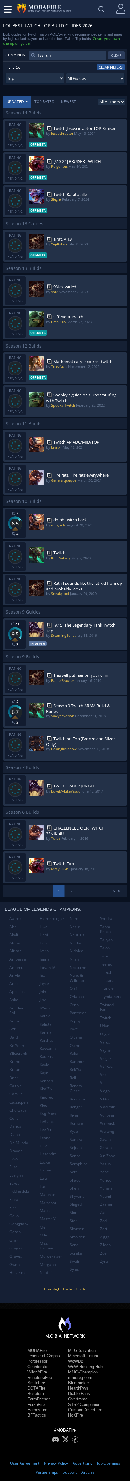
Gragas (15, 1248)
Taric (104, 956)
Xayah (105, 1139)
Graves (15, 1256)
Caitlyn (15, 1085)
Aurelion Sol (16, 1010)
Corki (14, 1118)
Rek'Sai (76, 1069)
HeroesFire (37, 1409)
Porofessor (37, 1361)
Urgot (105, 1034)
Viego (105, 1090)
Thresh (106, 972)
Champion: (16, 55)
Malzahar (48, 1202)
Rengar (76, 1107)
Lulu (43, 1178)
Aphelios (17, 991)
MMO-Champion (83, 1372)
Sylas (74, 1269)
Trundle (107, 988)
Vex (103, 1074)
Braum (15, 1069)
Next (117, 891)
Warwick (107, 1123)
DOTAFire (36, 1388)
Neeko (75, 943)
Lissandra (48, 1154)
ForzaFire (36, 1404)
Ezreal (15, 1183)
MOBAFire (37, 1350)
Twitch (105, 1018)
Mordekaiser (51, 1256)
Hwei (44, 927)
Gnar (13, 1240)
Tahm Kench (105, 929)
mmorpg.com (80, 1377)
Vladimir (107, 1107)
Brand (14, 1061)
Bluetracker (78, 1382)
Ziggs (104, 1237)
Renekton (78, 1099)
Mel (43, 1227)
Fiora (13, 1199)
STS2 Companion (84, 1404)
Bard (13, 1037)
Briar (13, 1077)
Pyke (74, 1029)
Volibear (107, 1115)
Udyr (104, 1025)
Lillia (44, 1146)
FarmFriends (38, 1399)
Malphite (47, 1194)
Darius (15, 1126)
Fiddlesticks (19, 1191)
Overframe (77, 1399)
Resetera (35, 1393)
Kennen (46, 1081)
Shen (74, 1188)
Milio (44, 1235)
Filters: (12, 67)
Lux (43, 1186)
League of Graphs (43, 1356)
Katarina (47, 1056)
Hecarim (17, 1272)
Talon (105, 947)
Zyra (104, 1261)
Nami (74, 918)
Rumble (76, 1123)
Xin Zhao (107, 1155)
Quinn (75, 1045)
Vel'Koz (106, 1066)
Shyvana (77, 1196)
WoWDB (76, 1361)
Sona (74, 1245)
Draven (15, 1150)
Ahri (13, 927)
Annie (14, 983)
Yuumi (105, 1196)
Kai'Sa (45, 1016)
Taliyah (106, 940)
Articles (88, 1472)
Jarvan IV (47, 967)
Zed (103, 1220)
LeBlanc (47, 1121)
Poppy (75, 1021)
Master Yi (48, 1219)
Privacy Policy (56, 1463)
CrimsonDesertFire (85, 1409)
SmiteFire (36, 1382)
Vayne (105, 1050)
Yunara (106, 1188)
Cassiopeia (19, 1102)
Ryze (74, 1131)
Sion (73, 1212)
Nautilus (77, 934)
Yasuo (105, 1163)
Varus (105, 1042)
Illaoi (44, 934)
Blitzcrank (18, 1053)
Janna (45, 959)
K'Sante (46, 1008)
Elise (13, 1167)
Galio (14, 1215)
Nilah (74, 959)
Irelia (44, 943)
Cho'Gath (17, 1110)
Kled (43, 1105)
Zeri (103, 1228)
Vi (101, 1082)
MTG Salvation (82, 1350)
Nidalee (76, 951)
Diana (14, 1134)
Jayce (44, 983)
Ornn (74, 1005)
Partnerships (47, 1472)
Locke (45, 1162)
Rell (73, 1077)
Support (70, 1472)
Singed (76, 1204)
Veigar (105, 1058)
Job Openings (108, 1463)
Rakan (75, 1053)
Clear (116, 55)
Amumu (16, 967)
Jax (42, 975)
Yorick (105, 1180)
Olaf (73, 988)
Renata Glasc (76, 1088)
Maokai (46, 1210)
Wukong (107, 1131)
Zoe (103, 1253)
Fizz (12, 1207)
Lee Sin (46, 1129)
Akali (13, 934)
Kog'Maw (48, 1113)
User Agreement (24, 1463)
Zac (103, 1212)
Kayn (44, 1072)
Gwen (14, 1264)
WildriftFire (37, 1372)
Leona (45, 1137)
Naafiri (46, 1272)
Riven (74, 1115)
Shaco (75, 1180)
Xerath (106, 1147)
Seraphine (79, 1163)
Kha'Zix (46, 1089)
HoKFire (75, 1415)
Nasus (75, 927)
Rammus (77, 1061)
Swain (75, 1261)
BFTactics (36, 1415)
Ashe (13, 999)
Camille (16, 1094)
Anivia (14, 975)
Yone (104, 1172)
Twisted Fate (107, 1007)
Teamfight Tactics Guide (65, 1289)
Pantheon (78, 1012)
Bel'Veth (16, 1045)
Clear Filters (111, 67)
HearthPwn (78, 1388)
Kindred (46, 1097)
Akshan (15, 943)
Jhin (43, 991)
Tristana (107, 980)
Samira (76, 1139)
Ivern (44, 951)
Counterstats (39, 1366)
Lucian (45, 1170)
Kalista (45, 1024)
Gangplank (18, 1224)
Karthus (46, 1040)
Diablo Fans (79, 1393)
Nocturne (78, 967)
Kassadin (48, 1048)
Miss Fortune (46, 1246)
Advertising (82, 1463)
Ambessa (17, 959)
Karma (45, 1032)
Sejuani (76, 1147)
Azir (12, 1029)
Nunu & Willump (77, 978)
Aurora (15, 1021)
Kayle (44, 1064)
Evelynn (16, 1175)
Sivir (73, 1220)
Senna (75, 1155)
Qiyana (76, 1037)
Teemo (106, 964)
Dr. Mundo (18, 1142)
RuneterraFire (39, 1377)
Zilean (105, 1245)
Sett (73, 1172)
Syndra (106, 918)
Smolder (77, 1237)
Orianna (77, 996)
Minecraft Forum (83, 1356)
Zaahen (106, 1204)
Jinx (43, 999)
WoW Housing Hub (85, 1366)
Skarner (77, 1228)
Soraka (76, 1253)
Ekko (13, 1159)
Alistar (15, 951)
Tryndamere (111, 996)
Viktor (105, 1099)
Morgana (48, 1264)
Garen (15, 1232)
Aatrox (15, 918)
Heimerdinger (52, 918)
